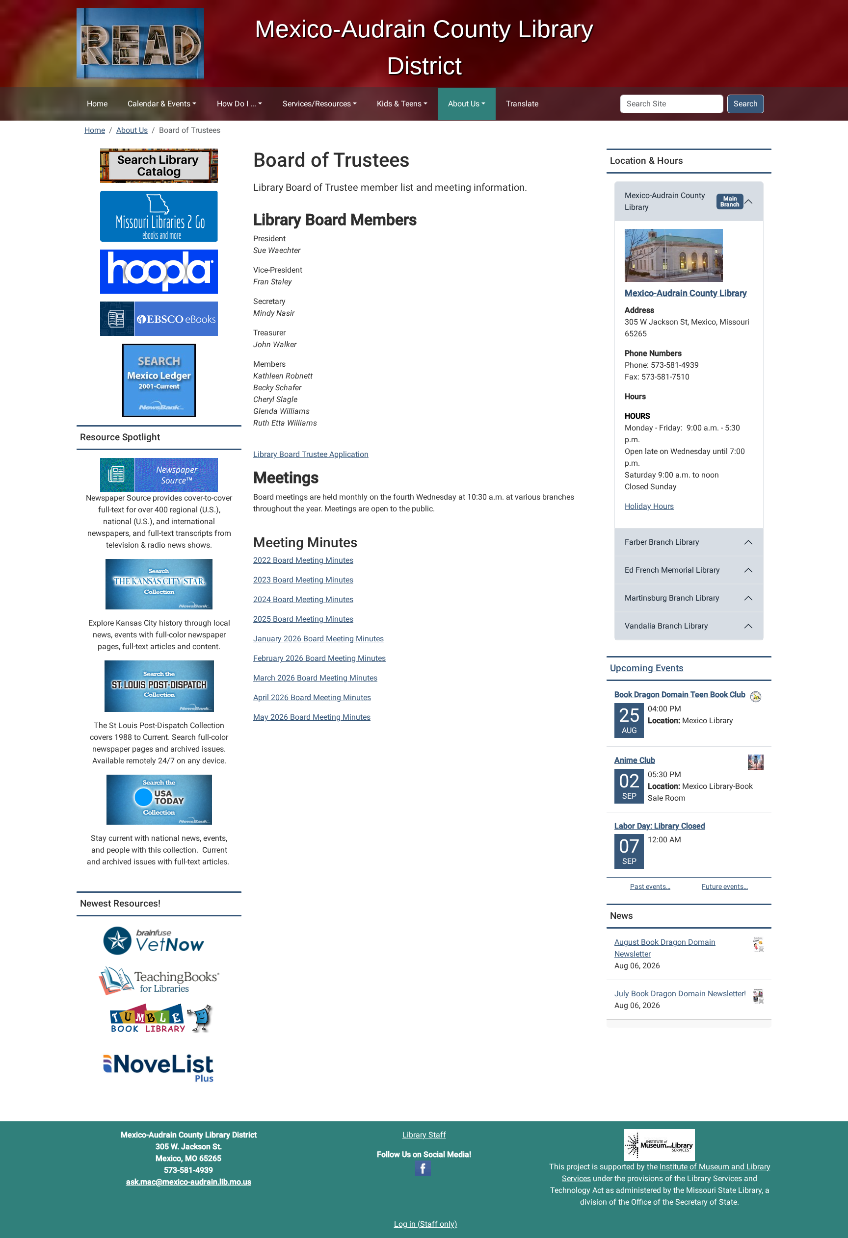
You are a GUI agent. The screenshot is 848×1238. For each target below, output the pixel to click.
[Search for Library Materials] (159, 165)
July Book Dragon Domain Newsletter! (680, 993)
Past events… (650, 886)
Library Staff (424, 1134)
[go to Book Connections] (159, 980)
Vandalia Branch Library (666, 626)
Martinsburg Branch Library (672, 598)
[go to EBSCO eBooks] (159, 318)
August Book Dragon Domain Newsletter (665, 948)
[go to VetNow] (159, 940)
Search (746, 103)
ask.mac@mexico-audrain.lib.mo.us (188, 1182)
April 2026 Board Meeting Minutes (312, 697)
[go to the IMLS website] (659, 1145)
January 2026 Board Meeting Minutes (318, 638)
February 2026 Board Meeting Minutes (319, 658)
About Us (463, 103)
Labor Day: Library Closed (659, 826)
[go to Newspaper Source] (159, 474)
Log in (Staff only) (425, 1224)
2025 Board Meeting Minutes (303, 619)
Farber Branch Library (662, 542)
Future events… (725, 886)
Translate (522, 103)
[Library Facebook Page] (423, 1167)
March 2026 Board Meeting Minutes (315, 677)
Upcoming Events (647, 668)
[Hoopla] (159, 271)
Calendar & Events (159, 103)
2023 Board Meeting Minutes (303, 579)
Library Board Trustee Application (311, 454)
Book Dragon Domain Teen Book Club (679, 694)
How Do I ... (236, 103)
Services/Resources (317, 103)
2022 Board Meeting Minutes (303, 560)
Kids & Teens (399, 103)
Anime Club (634, 760)
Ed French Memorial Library (672, 570)
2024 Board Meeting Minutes (303, 599)
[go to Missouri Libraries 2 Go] (159, 215)
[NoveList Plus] (159, 1062)
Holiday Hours (649, 506)
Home (97, 103)
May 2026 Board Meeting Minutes (312, 717)
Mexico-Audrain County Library (682, 201)
